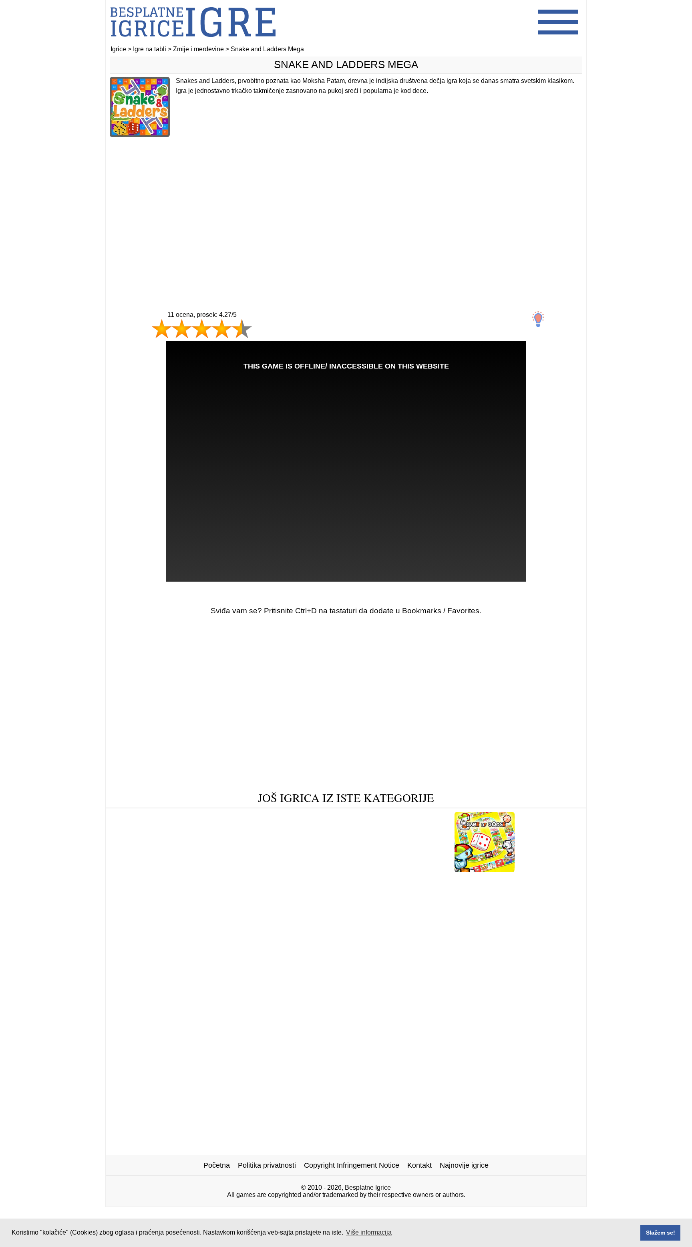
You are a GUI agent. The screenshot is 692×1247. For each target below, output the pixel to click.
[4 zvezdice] (222, 328)
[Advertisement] (346, 207)
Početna (216, 1165)
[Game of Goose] (485, 869)
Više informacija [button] (369, 1232)
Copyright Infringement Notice (351, 1165)
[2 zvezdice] (182, 328)
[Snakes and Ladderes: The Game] (162, 869)
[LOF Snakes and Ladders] (404, 869)
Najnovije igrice (464, 1165)
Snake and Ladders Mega (346, 64)
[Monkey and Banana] (342, 881)
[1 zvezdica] (162, 328)
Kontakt (419, 1165)
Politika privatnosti (267, 1165)
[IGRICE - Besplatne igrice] (193, 41)
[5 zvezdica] (242, 328)
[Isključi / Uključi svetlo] (538, 319)
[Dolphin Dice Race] (258, 869)
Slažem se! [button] (660, 1232)
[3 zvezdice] (202, 328)
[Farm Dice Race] (550, 869)
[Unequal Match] (326, 869)
